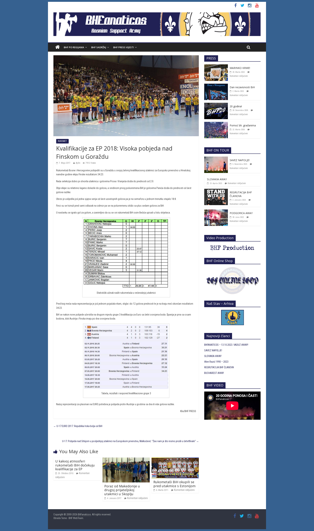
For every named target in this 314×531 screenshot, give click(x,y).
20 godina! (236, 106)
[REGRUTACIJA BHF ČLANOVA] (216, 190)
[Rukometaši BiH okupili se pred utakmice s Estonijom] (175, 459)
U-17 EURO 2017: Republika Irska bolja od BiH (77, 426)
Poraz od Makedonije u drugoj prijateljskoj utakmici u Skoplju (122, 490)
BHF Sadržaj (98, 47)
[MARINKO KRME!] (216, 66)
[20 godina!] (216, 104)
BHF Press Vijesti (123, 47)
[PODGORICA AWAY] (216, 211)
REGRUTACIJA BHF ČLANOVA (241, 194)
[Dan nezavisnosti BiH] (216, 85)
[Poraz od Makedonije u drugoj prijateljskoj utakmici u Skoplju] (126, 459)
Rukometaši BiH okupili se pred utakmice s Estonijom (174, 484)
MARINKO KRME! (240, 68)
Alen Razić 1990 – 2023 (216, 361)
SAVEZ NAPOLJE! (239, 160)
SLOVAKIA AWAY (217, 179)
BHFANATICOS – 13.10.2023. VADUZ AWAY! (226, 344)
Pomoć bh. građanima (243, 125)
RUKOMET (62, 141)
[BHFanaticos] (157, 14)
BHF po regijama (74, 47)
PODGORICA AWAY (241, 213)
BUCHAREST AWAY (214, 373)
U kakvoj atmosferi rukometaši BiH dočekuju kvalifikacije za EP (75, 465)
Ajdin (78, 163)
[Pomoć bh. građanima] (216, 123)
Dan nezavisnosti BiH (242, 87)
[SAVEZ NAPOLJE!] (216, 158)
